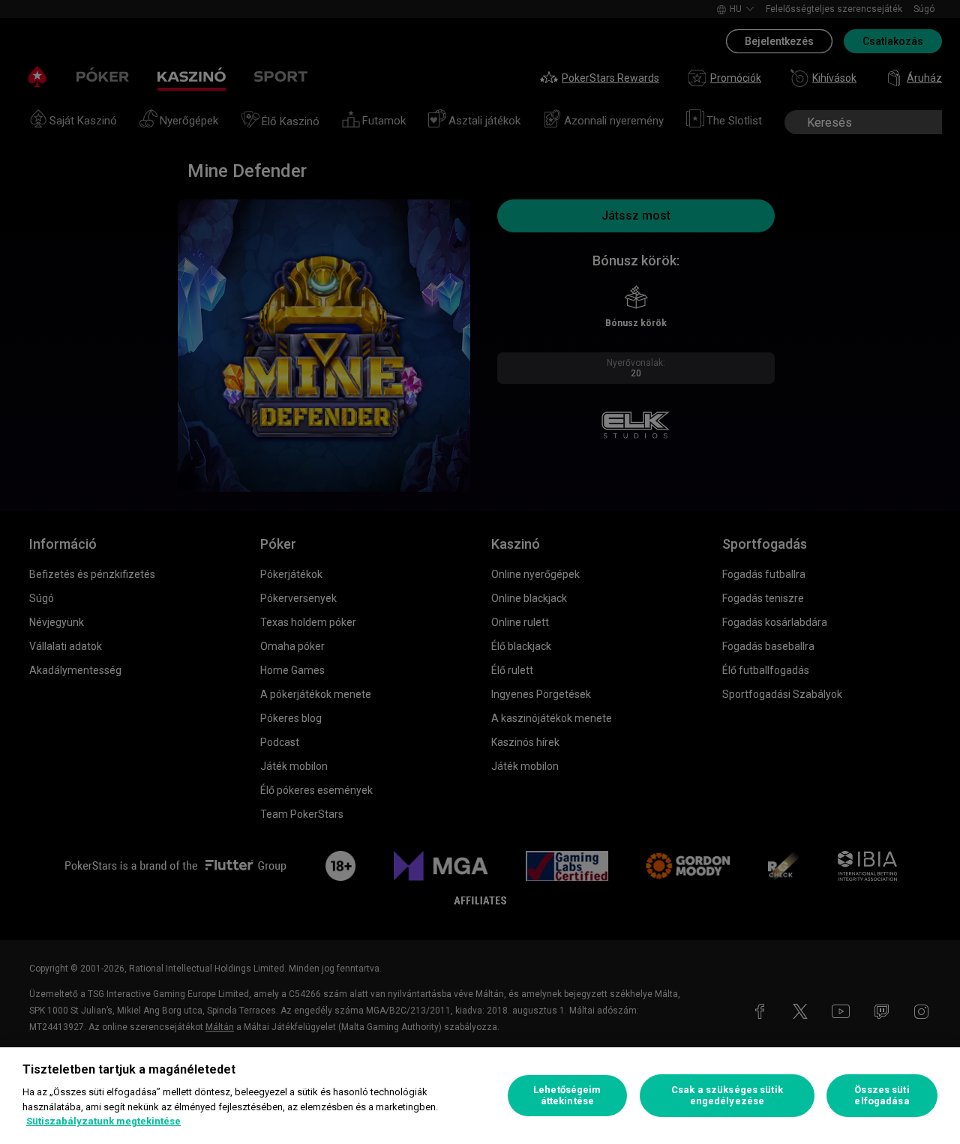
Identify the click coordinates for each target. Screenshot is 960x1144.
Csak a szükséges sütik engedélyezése (727, 1095)
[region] (480, 1095)
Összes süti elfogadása (881, 1095)
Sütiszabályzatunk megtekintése (103, 1121)
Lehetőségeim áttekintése (567, 1095)
